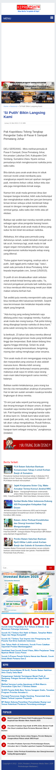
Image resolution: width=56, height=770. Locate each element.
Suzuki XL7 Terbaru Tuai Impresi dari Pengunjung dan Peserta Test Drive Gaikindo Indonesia (25, 640)
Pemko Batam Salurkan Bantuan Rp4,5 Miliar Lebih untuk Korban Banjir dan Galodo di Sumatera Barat (32, 542)
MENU (7, 18)
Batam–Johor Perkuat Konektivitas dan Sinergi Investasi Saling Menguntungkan (31, 523)
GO (50, 568)
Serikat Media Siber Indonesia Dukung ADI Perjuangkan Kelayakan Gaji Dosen (33, 504)
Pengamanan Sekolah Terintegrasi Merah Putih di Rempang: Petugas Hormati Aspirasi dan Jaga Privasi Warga (25, 678)
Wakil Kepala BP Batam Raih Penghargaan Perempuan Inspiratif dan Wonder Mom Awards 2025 (29, 719)
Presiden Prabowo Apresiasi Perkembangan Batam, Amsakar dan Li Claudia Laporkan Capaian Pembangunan (31, 745)
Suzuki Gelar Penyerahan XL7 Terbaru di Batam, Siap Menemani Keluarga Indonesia (25, 628)
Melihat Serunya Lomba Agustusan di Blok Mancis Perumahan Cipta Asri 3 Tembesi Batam (23, 685)
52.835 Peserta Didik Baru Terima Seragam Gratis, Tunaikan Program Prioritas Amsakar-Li (27, 691)
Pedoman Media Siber (40, 764)
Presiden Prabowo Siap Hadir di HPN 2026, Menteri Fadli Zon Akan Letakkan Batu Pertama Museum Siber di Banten (27, 728)
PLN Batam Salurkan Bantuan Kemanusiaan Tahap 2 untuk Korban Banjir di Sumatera (32, 469)
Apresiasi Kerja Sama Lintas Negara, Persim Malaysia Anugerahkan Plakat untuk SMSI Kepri (29, 737)
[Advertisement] (28, 52)
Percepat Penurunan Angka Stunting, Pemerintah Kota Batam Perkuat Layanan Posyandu (25, 697)
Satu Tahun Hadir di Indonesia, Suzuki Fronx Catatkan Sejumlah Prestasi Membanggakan (25, 645)
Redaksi (26, 764)
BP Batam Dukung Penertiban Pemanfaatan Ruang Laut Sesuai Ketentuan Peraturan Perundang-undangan (26, 703)
